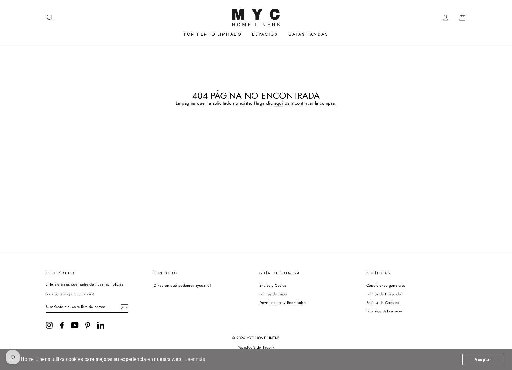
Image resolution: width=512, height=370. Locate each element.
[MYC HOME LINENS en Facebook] (61, 325)
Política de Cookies (382, 302)
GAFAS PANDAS (308, 34)
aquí (278, 103)
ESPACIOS (265, 34)
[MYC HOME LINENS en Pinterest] (87, 325)
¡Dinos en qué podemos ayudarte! (182, 285)
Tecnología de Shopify (256, 347)
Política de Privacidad (384, 294)
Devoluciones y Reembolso (282, 302)
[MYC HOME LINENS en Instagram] (49, 325)
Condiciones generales (386, 285)
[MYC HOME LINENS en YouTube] (75, 325)
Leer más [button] (195, 359)
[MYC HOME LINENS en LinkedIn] (100, 325)
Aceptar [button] (482, 359)
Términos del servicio (384, 311)
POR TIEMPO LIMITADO (213, 34)
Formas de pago (273, 294)
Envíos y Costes (272, 285)
